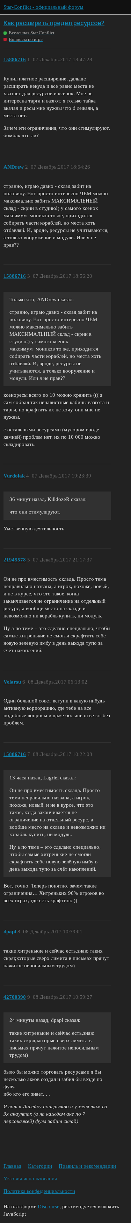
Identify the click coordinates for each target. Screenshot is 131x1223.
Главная (12, 1166)
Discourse (48, 1206)
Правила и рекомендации (87, 1166)
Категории (40, 1166)
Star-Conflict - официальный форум (43, 7)
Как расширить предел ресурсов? (53, 23)
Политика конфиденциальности (39, 1191)
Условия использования (30, 1178)
